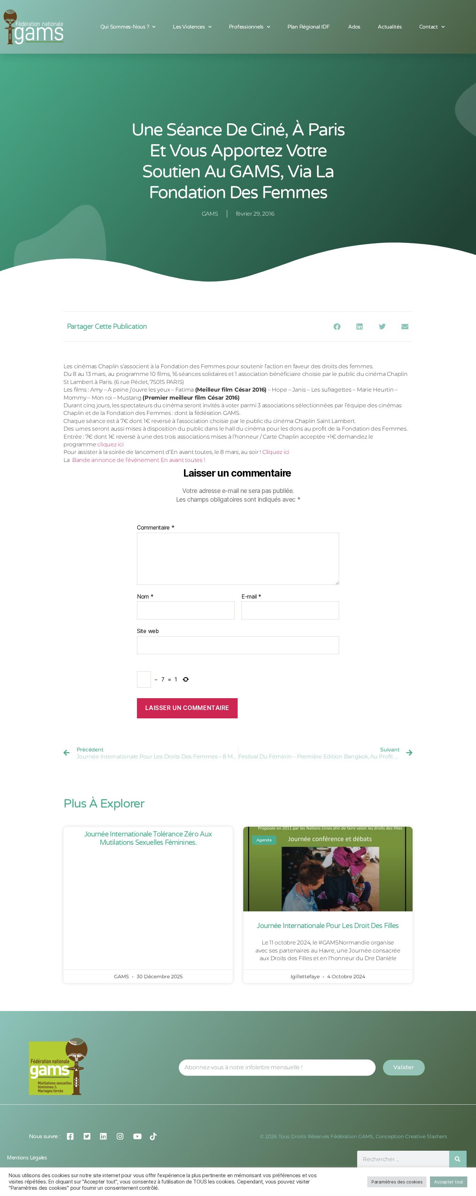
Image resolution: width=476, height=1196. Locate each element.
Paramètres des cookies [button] (396, 1182)
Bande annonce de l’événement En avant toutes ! (138, 460)
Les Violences (189, 27)
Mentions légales (27, 1158)
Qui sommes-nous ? (124, 27)
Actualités (389, 27)
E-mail (251, 597)
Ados (354, 27)
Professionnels (246, 27)
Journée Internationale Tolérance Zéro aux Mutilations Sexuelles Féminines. (148, 838)
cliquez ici (110, 444)
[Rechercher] (458, 1159)
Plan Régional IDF (309, 27)
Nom (145, 597)
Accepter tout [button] (448, 1182)
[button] (337, 326)
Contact (428, 27)
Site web (148, 630)
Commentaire (156, 528)
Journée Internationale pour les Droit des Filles (328, 926)
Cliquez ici (275, 452)
